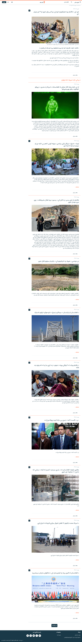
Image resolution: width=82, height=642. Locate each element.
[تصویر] (12, 2)
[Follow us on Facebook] (40, 635)
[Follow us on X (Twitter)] (36, 635)
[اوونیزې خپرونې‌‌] (8, 2)
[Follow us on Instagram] (30, 635)
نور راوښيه (54, 625)
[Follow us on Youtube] (33, 635)
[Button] (75, 75)
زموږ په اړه (59, 635)
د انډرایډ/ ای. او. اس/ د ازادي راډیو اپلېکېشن (72, 637)
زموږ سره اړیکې (77, 635)
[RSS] (27, 635)
